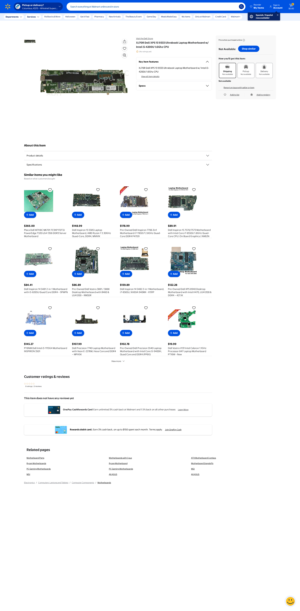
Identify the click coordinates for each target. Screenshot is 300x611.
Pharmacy (99, 16)
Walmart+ (235, 16)
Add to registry (263, 94)
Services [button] (31, 16)
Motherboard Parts (35, 458)
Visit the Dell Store (144, 38)
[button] (257, 7)
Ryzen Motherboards (36, 463)
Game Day (151, 16)
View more (116, 361)
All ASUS (113, 474)
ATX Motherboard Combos (203, 458)
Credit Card (220, 16)
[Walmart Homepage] (8, 7)
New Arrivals (114, 16)
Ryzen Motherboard (118, 463)
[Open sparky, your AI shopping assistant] (290, 601)
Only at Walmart (202, 16)
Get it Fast (84, 16)
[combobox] (156, 7)
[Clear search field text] (234, 7)
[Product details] (208, 155)
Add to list (234, 94)
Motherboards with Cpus (120, 458)
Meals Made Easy (169, 16)
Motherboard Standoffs (202, 463)
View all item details (150, 76)
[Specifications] (208, 164)
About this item (35, 145)
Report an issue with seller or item (239, 87)
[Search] (241, 6)
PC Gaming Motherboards (39, 469)
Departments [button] (12, 16)
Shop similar (249, 48)
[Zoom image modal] (124, 55)
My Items (186, 16)
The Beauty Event (133, 16)
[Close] (58, 17)
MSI (193, 469)
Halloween (70, 16)
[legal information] (243, 40)
